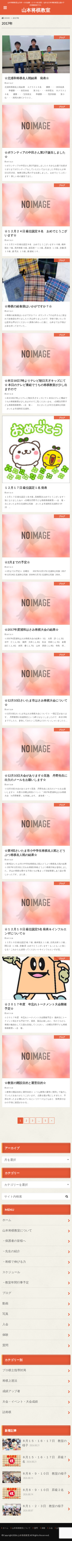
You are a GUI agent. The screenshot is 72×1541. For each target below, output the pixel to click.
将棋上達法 (9, 1380)
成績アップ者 (11, 1391)
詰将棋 (6, 1412)
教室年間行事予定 (17, 1282)
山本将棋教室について (17, 1230)
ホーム (6, 1220)
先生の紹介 (12, 1251)
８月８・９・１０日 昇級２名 (43, 1492)
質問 (5, 1345)
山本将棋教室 (36, 10)
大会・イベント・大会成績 (20, 1401)
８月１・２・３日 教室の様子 (43, 1508)
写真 (5, 1313)
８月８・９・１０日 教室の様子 (44, 1475)
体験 (5, 1334)
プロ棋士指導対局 (14, 1370)
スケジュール (11, 1272)
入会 (5, 1324)
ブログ (6, 1292)
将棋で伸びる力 (15, 1261)
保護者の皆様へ (15, 1240)
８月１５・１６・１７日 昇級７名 (44, 1459)
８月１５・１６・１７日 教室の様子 (44, 1443)
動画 (5, 1303)
